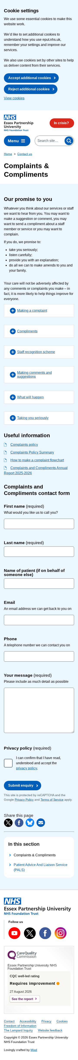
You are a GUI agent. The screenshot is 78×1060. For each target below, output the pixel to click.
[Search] (69, 140)
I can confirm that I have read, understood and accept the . (38, 763)
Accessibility (28, 1021)
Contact (9, 1021)
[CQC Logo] (22, 958)
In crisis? (61, 123)
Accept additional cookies (29, 78)
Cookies (62, 1021)
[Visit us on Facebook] (45, 933)
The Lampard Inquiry (18, 1030)
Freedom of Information (20, 1025)
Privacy (46, 1021)
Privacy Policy (24, 799)
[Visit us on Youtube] (14, 933)
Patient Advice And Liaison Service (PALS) (40, 867)
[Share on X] (8, 823)
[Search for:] (49, 141)
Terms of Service (52, 799)
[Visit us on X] (30, 933)
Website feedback (50, 1030)
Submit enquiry (20, 785)
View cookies (14, 98)
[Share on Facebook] (19, 822)
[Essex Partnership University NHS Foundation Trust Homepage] (18, 123)
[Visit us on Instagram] (61, 933)
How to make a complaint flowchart (37, 460)
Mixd (34, 1050)
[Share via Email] (40, 822)
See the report (22, 999)
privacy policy (26, 768)
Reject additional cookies (29, 89)
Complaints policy (24, 444)
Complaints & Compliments (35, 855)
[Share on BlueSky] (30, 822)
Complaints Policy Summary (32, 452)
